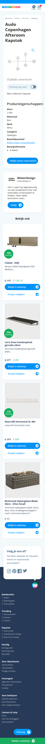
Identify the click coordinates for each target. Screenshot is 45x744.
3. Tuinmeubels (8, 604)
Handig (5, 644)
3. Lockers (6, 620)
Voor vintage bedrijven (11, 705)
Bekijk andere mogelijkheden (21, 142)
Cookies (5, 688)
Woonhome (9, 18)
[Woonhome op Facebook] (20, 571)
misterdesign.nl (24, 181)
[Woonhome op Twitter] (25, 571)
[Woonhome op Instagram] (9, 571)
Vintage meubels (8, 671)
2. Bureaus (6, 617)
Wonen (17, 18)
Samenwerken (8, 722)
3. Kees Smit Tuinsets (10, 637)
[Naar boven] (34, 579)
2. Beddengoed (8, 601)
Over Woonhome (10, 661)
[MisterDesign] (12, 179)
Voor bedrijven (9, 695)
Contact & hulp (9, 712)
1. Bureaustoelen (9, 614)
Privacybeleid (7, 685)
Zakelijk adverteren (9, 698)
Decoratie (25, 18)
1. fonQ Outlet (7, 631)
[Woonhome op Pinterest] (14, 571)
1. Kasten (5, 597)
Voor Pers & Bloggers (10, 719)
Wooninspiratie (8, 651)
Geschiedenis (7, 668)
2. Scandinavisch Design (11, 634)
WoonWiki (6, 654)
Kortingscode (7, 648)
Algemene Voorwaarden (11, 682)
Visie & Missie (7, 665)
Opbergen (34, 18)
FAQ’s (4, 715)
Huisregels (7, 678)
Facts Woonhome (9, 702)
